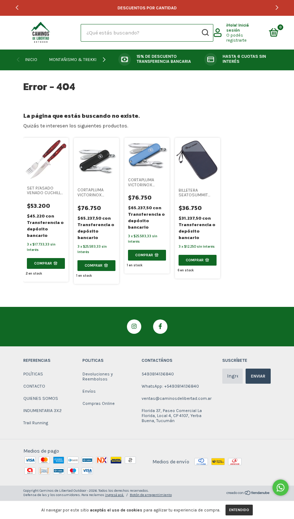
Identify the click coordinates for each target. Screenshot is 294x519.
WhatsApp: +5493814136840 (170, 386)
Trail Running (35, 422)
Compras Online (98, 403)
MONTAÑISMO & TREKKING (75, 59)
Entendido (239, 510)
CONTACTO (34, 386)
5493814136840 (158, 374)
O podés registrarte (236, 38)
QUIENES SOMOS (40, 398)
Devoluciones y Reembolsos (97, 376)
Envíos (89, 391)
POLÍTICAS (33, 374)
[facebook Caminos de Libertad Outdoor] (160, 326)
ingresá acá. (114, 495)
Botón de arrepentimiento (151, 495)
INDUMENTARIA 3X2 (42, 410)
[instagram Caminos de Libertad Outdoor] (134, 326)
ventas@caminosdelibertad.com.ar (177, 398)
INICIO (31, 59)
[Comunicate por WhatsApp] (280, 488)
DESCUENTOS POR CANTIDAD (147, 7)
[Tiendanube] (248, 494)
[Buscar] (205, 32)
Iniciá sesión (237, 28)
